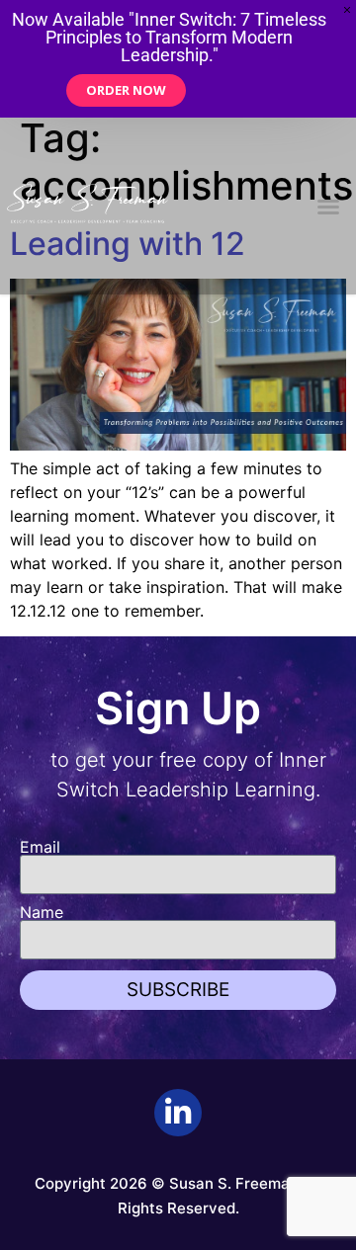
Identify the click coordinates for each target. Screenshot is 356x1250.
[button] (328, 206)
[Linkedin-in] (178, 1112)
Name (41, 912)
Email (40, 847)
